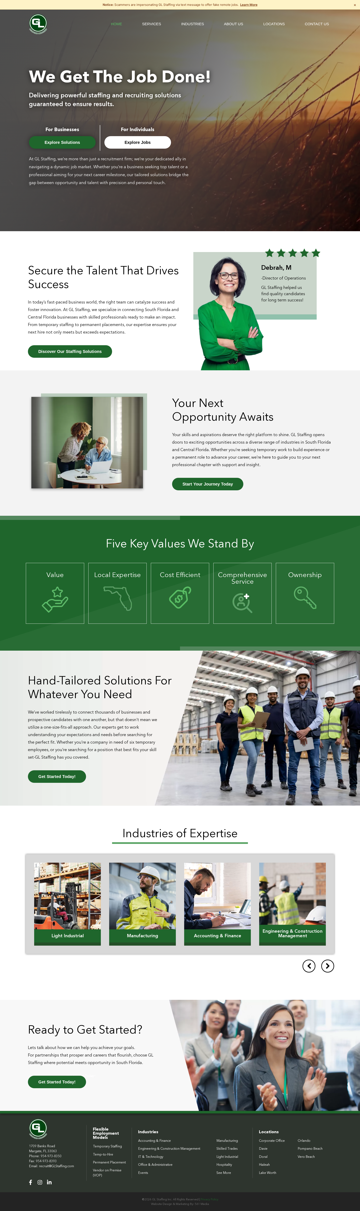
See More (223, 1173)
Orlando (304, 1140)
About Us (233, 24)
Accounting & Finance (154, 1140)
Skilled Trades (227, 1148)
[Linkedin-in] (49, 1182)
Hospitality (224, 1164)
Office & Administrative (155, 1164)
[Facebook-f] (30, 1182)
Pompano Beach (310, 1148)
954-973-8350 (51, 1156)
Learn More (249, 5)
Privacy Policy (209, 1199)
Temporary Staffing (107, 1146)
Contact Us (317, 24)
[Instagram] (40, 1182)
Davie (263, 1148)
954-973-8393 (46, 1161)
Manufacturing (227, 1140)
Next (327, 966)
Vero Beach (306, 1157)
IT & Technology (150, 1157)
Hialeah (264, 1164)
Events (143, 1173)
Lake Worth (267, 1173)
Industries (192, 24)
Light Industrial (227, 1157)
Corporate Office (272, 1140)
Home (116, 24)
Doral (263, 1157)
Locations (274, 24)
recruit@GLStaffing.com (56, 1166)
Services (151, 24)
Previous (308, 966)
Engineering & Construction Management (169, 1148)
